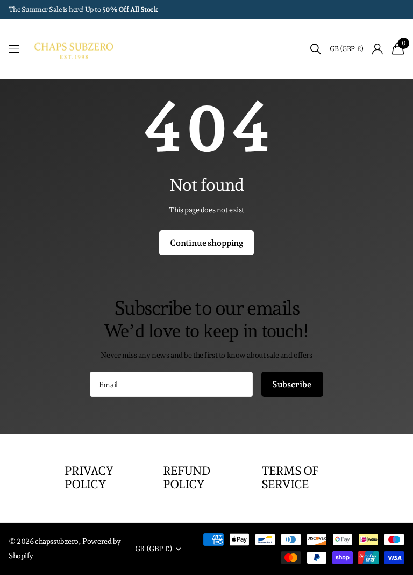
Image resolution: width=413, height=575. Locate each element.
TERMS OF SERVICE (290, 477)
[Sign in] (377, 49)
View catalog (15, 49)
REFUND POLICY (187, 477)
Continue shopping (206, 243)
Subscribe (292, 384)
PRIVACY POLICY (89, 477)
